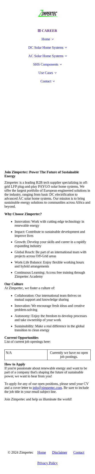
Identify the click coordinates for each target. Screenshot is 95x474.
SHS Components (45, 64)
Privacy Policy (47, 463)
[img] (47, 13)
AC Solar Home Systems (45, 56)
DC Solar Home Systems (45, 47)
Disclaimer (59, 452)
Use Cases (45, 73)
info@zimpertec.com (47, 388)
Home (46, 39)
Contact (45, 81)
